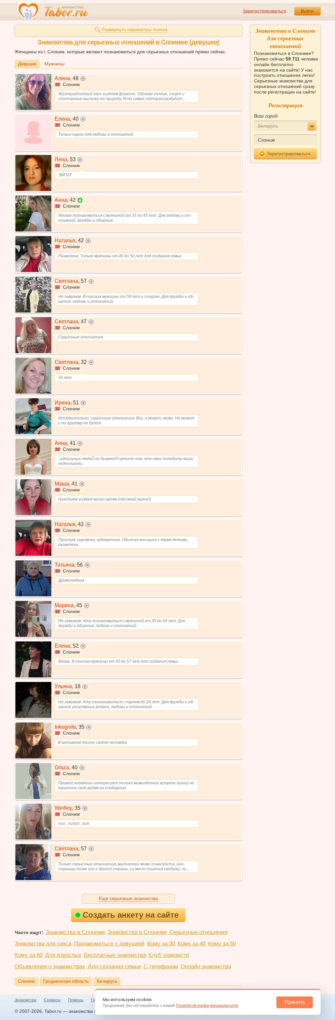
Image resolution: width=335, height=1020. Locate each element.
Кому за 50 (222, 944)
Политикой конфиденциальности (207, 1005)
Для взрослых (63, 955)
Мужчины (54, 63)
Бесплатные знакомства (115, 955)
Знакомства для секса (43, 944)
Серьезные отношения (198, 932)
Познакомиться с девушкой (109, 944)
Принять (294, 1002)
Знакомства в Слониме (75, 932)
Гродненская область (66, 981)
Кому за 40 (191, 944)
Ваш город (265, 115)
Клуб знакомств (169, 955)
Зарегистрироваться (264, 10)
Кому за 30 (161, 944)
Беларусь (107, 981)
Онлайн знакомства (206, 966)
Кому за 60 (29, 955)
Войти (307, 11)
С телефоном (161, 966)
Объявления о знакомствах (50, 966)
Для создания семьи (114, 966)
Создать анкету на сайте (131, 914)
